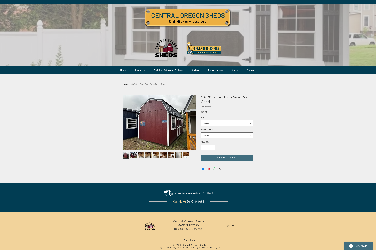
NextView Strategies (210, 247)
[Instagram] (228, 225)
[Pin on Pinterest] (208, 168)
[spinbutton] (208, 147)
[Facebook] (232, 225)
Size (203, 117)
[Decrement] (203, 147)
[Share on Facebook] (203, 168)
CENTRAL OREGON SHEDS (188, 15)
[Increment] (212, 147)
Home (126, 84)
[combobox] (227, 123)
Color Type (207, 130)
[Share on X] (220, 168)
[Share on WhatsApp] (214, 168)
